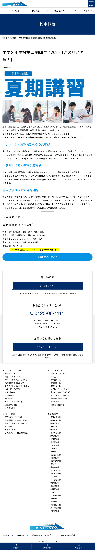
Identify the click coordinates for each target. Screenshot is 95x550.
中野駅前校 (54, 439)
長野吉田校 (54, 423)
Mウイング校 (55, 470)
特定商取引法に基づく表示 (42, 535)
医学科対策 (54, 401)
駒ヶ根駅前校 (55, 508)
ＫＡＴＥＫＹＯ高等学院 (60, 395)
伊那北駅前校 (55, 505)
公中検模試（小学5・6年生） (16, 420)
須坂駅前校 (54, 436)
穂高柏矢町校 (55, 461)
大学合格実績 (10, 392)
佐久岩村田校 (55, 454)
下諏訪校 (53, 498)
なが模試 (8, 426)
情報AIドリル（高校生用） (60, 392)
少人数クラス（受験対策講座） (17, 432)
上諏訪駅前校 (55, 495)
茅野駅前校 (54, 501)
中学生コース (55, 380)
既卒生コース (55, 386)
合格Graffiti (9, 398)
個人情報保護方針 (68, 535)
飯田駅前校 (54, 511)
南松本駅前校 (55, 473)
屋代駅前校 (54, 442)
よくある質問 (10, 408)
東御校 (53, 451)
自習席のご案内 (11, 404)
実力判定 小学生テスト (14, 417)
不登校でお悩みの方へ (59, 398)
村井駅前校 (54, 483)
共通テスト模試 (11, 429)
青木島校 (53, 429)
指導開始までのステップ (14, 383)
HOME (4, 38)
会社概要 (5, 535)
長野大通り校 (55, 417)
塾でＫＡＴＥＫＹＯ (13, 373)
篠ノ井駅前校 (55, 432)
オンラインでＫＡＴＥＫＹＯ (16, 380)
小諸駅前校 (54, 458)
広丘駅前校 (54, 486)
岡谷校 (53, 492)
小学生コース (55, 376)
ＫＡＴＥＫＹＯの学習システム (17, 386)
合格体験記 (9, 395)
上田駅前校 (54, 445)
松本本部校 (54, 467)
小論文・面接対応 (57, 404)
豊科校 (53, 464)
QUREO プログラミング (59, 389)
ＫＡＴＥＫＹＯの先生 (13, 401)
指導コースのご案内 (58, 373)
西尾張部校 (54, 426)
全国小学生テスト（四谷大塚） (17, 423)
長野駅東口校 (55, 420)
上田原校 (53, 448)
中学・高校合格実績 (13, 389)
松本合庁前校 (55, 479)
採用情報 (20, 535)
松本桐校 (13, 38)
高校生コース (55, 383)
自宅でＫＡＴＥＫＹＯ (13, 376)
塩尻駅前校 (54, 489)
